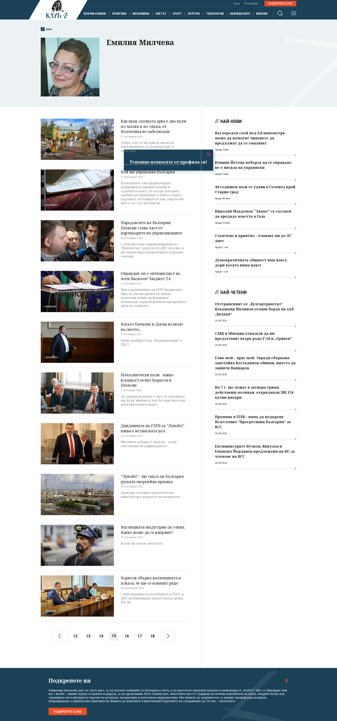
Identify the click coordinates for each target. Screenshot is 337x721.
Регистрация (251, 3)
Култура (194, 13)
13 (88, 636)
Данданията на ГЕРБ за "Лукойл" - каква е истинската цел (153, 428)
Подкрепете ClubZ (280, 3)
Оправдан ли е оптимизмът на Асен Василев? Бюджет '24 (150, 276)
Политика (119, 13)
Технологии (215, 13)
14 (101, 636)
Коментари (52, 154)
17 (139, 636)
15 (114, 636)
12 (75, 636)
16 (127, 636)
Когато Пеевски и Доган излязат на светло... (152, 326)
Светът (161, 13)
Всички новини (95, 13)
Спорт (177, 13)
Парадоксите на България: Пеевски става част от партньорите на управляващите (151, 228)
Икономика (141, 13)
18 (152, 636)
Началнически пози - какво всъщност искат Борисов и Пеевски (147, 380)
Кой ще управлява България (148, 171)
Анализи (51, 205)
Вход (236, 3)
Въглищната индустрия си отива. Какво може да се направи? (153, 529)
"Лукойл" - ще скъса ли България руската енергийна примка (152, 479)
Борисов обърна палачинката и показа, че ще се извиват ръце (151, 580)
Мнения (261, 13)
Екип (49, 29)
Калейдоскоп (240, 13)
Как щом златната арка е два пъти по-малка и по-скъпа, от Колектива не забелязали (153, 126)
